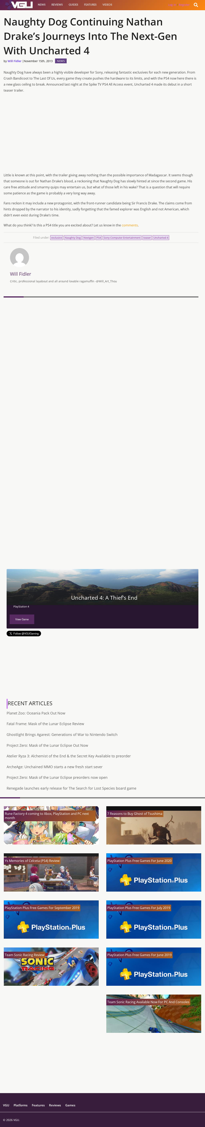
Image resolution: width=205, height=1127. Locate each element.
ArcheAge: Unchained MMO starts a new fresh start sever (54, 766)
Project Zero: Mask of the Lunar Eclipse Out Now (47, 745)
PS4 (98, 237)
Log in (172, 5)
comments (130, 225)
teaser (147, 237)
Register (184, 5)
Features (90, 5)
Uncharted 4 (161, 237)
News (41, 5)
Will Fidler (14, 61)
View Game (22, 619)
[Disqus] (101, 354)
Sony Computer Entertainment (122, 237)
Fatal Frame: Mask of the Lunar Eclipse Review (45, 723)
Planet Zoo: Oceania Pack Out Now (36, 713)
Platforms (20, 1105)
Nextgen (88, 237)
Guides (73, 5)
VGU (6, 1105)
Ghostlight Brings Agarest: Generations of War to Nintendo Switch (62, 734)
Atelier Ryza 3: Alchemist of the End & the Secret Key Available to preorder (69, 756)
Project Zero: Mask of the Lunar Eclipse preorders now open (57, 777)
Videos (107, 5)
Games (70, 1105)
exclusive (56, 237)
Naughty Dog (73, 237)
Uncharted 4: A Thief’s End (104, 597)
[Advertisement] (101, 539)
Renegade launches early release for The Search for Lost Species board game (71, 788)
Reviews (57, 5)
